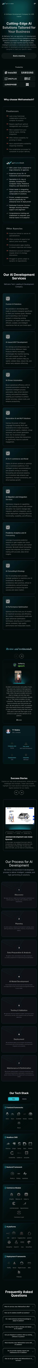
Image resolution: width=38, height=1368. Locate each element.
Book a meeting (19, 56)
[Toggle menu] (35, 3)
